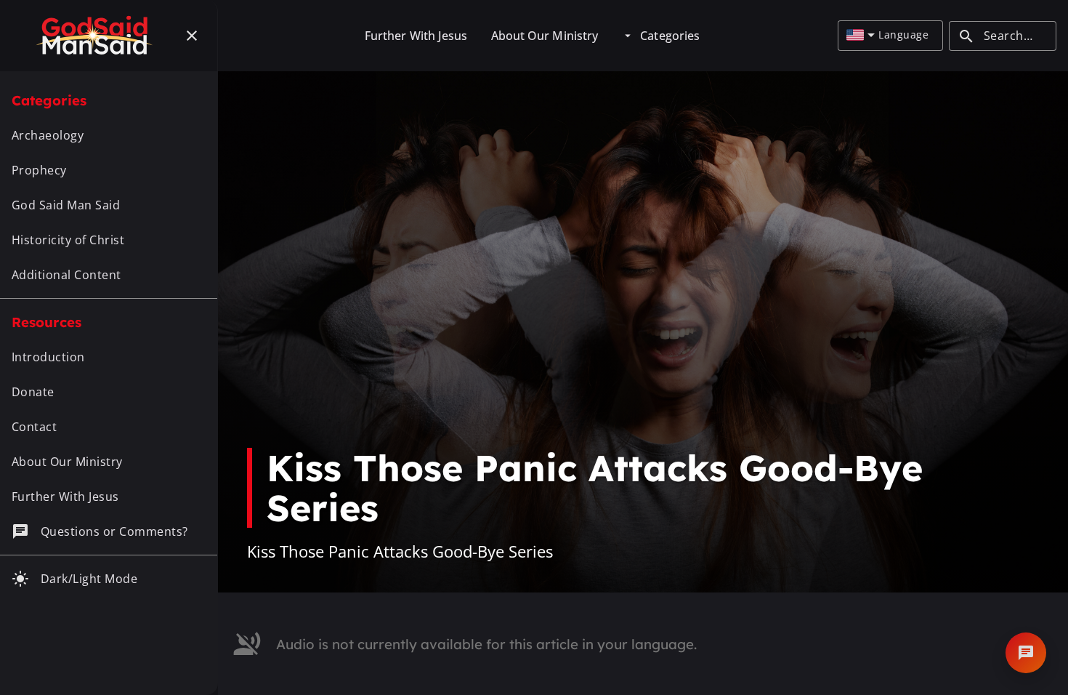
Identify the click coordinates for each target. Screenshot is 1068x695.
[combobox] (860, 35)
